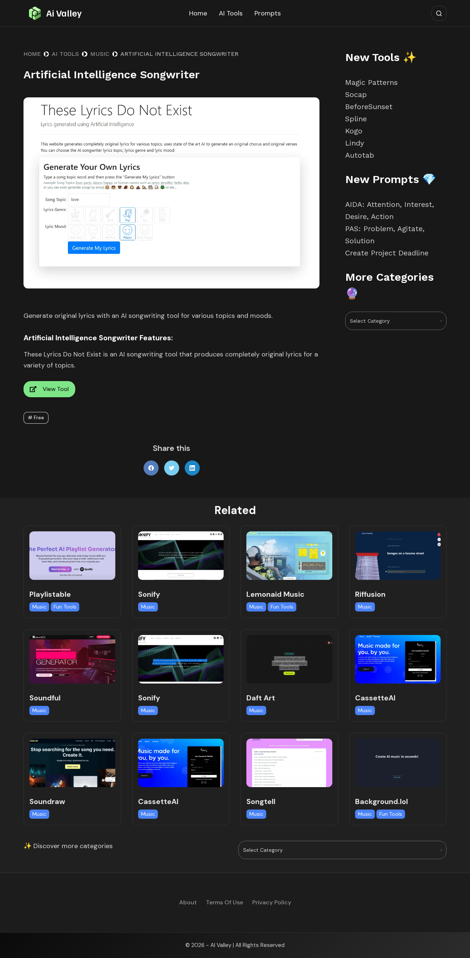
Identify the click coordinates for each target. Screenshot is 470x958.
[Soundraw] (72, 763)
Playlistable (50, 594)
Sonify (149, 594)
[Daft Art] (289, 659)
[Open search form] (438, 13)
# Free (36, 417)
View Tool (56, 389)
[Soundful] (72, 659)
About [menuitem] (188, 902)
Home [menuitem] (198, 13)
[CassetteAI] (398, 659)
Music (39, 606)
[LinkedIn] (192, 468)
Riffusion (370, 594)
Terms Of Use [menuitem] (224, 902)
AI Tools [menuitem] (231, 13)
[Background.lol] (398, 763)
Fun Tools (65, 606)
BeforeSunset (369, 106)
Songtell (260, 801)
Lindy (355, 143)
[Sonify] (181, 555)
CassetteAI (375, 698)
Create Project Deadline (387, 252)
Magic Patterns (371, 82)
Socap (356, 94)
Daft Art (260, 698)
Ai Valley (64, 13)
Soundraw (47, 801)
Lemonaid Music (275, 594)
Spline (356, 118)
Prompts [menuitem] (267, 13)
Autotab (359, 155)
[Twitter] (171, 468)
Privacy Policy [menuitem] (271, 902)
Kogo (353, 130)
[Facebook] (151, 468)
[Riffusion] (398, 555)
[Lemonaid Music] (289, 555)
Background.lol (381, 801)
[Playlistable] (72, 555)
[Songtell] (289, 763)
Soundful (45, 698)
